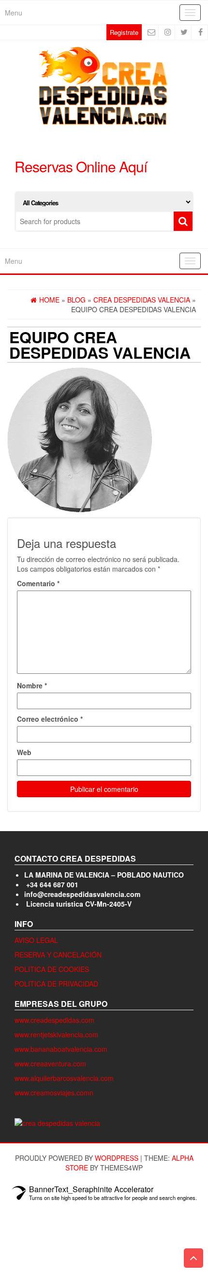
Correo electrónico (50, 719)
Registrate (124, 32)
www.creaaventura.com (50, 1063)
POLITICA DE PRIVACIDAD (56, 983)
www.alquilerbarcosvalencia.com (64, 1078)
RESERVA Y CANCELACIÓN (58, 954)
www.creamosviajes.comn (54, 1092)
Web (24, 752)
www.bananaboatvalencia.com (61, 1049)
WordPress (116, 1158)
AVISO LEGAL (36, 940)
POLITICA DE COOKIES (52, 969)
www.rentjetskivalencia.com (56, 1034)
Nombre (32, 685)
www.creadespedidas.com (54, 1020)
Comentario (38, 583)
